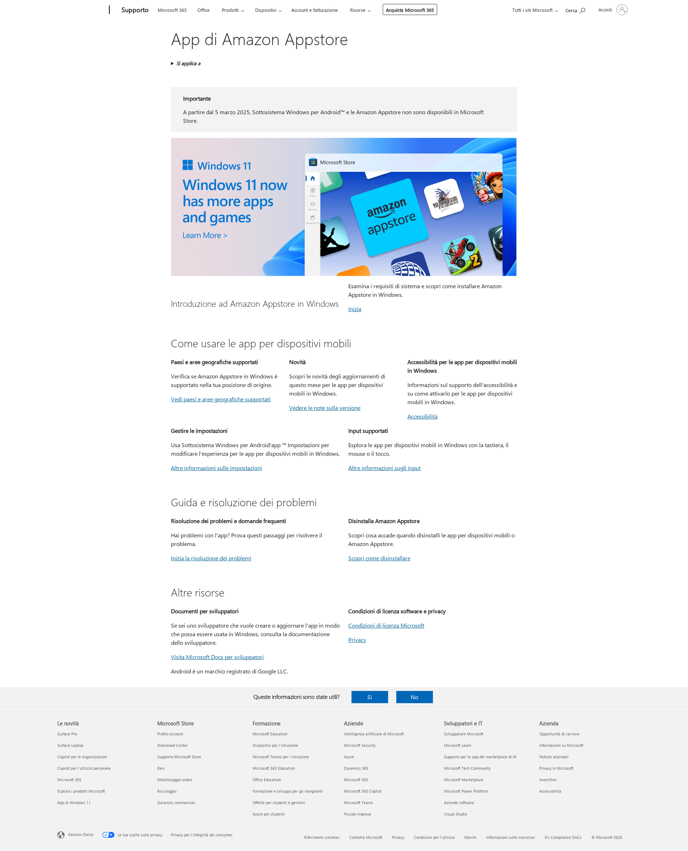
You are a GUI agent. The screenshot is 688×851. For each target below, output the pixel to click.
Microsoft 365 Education (274, 768)
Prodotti (230, 10)
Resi (161, 768)
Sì (369, 697)
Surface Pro (67, 733)
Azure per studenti (269, 814)
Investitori (548, 779)
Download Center (172, 745)
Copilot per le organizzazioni (82, 756)
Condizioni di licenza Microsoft (386, 625)
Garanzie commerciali (176, 802)
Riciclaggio (166, 791)
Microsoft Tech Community (467, 768)
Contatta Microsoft (365, 837)
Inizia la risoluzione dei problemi (211, 558)
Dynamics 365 (356, 768)
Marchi (470, 837)
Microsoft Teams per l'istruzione (281, 756)
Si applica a (188, 63)
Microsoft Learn (457, 745)
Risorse (358, 10)
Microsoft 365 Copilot (363, 791)
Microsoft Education (270, 733)
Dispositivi (265, 10)
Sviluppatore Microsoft (463, 733)
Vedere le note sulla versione (324, 407)
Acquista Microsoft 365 (410, 10)
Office (203, 10)
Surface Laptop (70, 745)
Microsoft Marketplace (463, 779)
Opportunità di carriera (559, 733)
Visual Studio (455, 814)
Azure (349, 756)
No (414, 697)
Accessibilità (422, 416)
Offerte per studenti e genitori (279, 802)
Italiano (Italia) (81, 834)
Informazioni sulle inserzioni (510, 837)
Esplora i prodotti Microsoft (81, 791)
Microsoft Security (360, 745)
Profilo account (170, 733)
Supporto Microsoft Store (179, 756)
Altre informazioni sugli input (384, 468)
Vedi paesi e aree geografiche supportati (221, 399)
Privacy (357, 639)
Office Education (267, 779)
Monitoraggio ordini (174, 779)
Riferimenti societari (322, 837)
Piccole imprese (357, 814)
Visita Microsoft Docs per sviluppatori (217, 657)
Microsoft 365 (172, 10)
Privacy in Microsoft (556, 768)
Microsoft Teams (358, 802)
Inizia (354, 309)
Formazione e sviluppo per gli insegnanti (288, 791)
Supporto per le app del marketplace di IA (480, 756)
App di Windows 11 (74, 802)
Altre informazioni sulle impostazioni (216, 468)
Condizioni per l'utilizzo (434, 837)
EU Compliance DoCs (563, 837)
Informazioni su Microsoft (561, 745)
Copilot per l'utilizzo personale (84, 768)
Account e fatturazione (314, 10)
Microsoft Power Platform (466, 791)
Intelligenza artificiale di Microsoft (374, 733)
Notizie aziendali (554, 756)
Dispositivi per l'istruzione (275, 745)
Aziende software (459, 802)
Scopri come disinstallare (379, 558)
